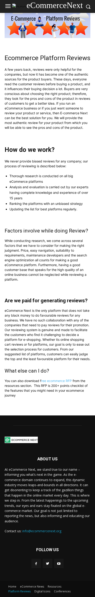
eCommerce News (32, 586)
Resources (54, 586)
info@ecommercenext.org (41, 531)
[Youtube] (58, 563)
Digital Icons (42, 591)
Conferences (62, 591)
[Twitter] (47, 563)
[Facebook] (36, 563)
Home (12, 586)
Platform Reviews (19, 591)
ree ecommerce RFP (56, 381)
